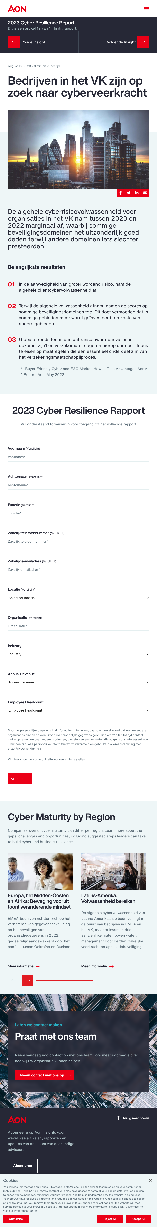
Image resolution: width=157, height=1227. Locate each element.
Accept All (138, 1219)
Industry (14, 646)
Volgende (27, 980)
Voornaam (24, 448)
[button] (146, 8)
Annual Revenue (21, 674)
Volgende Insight (121, 42)
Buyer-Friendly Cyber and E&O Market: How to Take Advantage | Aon (85, 368)
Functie (21, 505)
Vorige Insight (33, 42)
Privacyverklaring (27, 749)
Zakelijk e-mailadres (32, 561)
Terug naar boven (135, 1118)
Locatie (21, 589)
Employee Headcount (25, 702)
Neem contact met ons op (42, 1075)
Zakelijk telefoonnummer (36, 533)
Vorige (13, 980)
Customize (16, 1219)
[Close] (150, 1180)
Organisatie (25, 617)
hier (16, 759)
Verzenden (20, 779)
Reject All (110, 1219)
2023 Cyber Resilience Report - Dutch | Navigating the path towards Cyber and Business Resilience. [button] (17, 8)
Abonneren (22, 1165)
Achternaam (25, 476)
